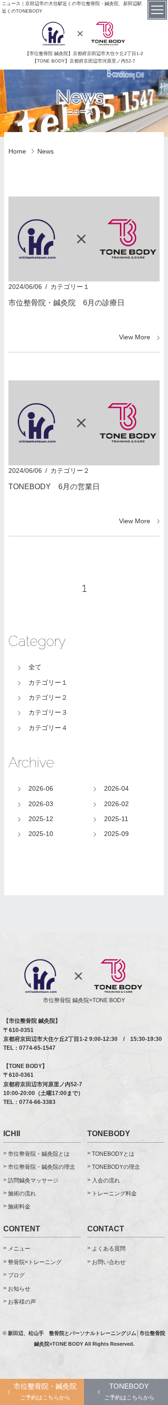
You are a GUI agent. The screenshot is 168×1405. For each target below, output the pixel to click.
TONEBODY (129, 1391)
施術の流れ (22, 1193)
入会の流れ (106, 1180)
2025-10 (40, 833)
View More (134, 337)
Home (17, 151)
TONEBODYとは (113, 1154)
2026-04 (116, 788)
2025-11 (116, 818)
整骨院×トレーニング (35, 1262)
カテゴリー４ (48, 727)
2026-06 (40, 788)
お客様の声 (22, 1302)
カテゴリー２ (48, 697)
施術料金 (19, 1206)
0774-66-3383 (37, 1102)
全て (35, 667)
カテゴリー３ (48, 712)
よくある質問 (109, 1248)
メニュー (19, 1248)
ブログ (16, 1275)
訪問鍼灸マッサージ (33, 1180)
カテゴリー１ (48, 682)
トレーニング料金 (114, 1193)
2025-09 (116, 833)
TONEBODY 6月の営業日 (54, 487)
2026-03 (40, 804)
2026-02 (116, 804)
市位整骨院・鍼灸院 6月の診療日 (66, 303)
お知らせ (19, 1289)
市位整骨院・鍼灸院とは (39, 1154)
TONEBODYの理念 (116, 1167)
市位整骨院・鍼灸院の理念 (41, 1167)
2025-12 (40, 818)
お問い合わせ (109, 1262)
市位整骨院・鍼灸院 (45, 1391)
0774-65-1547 (37, 1048)
